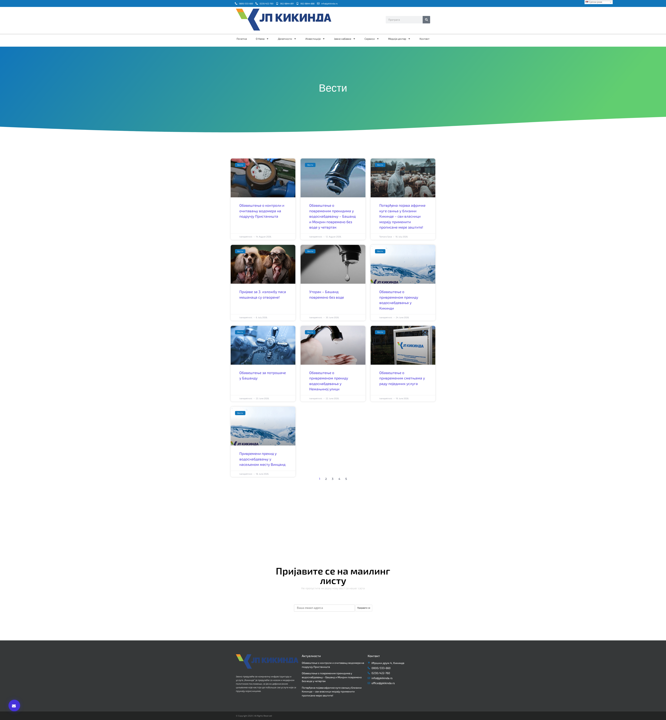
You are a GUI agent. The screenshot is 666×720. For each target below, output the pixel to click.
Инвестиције (313, 38)
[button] (14, 705)
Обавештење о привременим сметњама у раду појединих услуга (402, 378)
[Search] (426, 19)
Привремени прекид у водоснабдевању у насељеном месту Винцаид (262, 458)
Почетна (242, 38)
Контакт (424, 38)
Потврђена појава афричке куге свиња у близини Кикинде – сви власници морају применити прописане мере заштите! (402, 216)
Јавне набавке (342, 38)
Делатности (285, 38)
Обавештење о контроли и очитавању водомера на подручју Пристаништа (261, 210)
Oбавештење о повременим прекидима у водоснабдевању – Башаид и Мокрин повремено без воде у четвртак (332, 216)
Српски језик (595, 2)
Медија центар (397, 38)
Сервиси (370, 38)
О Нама (260, 38)
